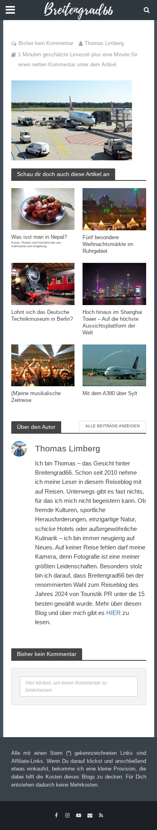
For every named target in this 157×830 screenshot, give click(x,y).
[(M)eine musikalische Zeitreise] (43, 364)
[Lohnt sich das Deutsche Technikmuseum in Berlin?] (43, 283)
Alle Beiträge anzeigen (112, 426)
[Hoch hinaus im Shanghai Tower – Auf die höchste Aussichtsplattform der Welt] (114, 283)
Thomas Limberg (104, 43)
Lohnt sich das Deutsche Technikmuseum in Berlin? (42, 315)
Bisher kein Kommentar (46, 43)
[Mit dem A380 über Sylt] (114, 364)
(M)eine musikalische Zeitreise (36, 397)
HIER (113, 612)
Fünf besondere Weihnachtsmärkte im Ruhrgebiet (108, 244)
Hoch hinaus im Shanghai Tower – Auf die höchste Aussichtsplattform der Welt (112, 322)
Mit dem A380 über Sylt (110, 393)
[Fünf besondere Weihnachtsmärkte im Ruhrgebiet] (114, 208)
